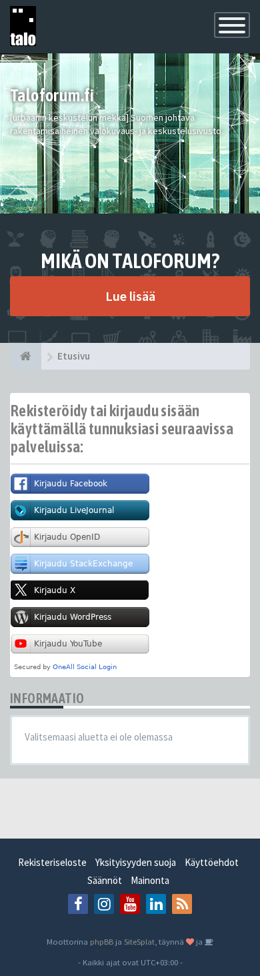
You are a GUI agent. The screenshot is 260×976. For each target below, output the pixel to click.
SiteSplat (139, 941)
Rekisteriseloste (52, 862)
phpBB (101, 941)
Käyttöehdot (212, 862)
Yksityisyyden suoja (135, 862)
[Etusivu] (25, 356)
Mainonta (150, 880)
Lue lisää (130, 296)
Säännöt (104, 880)
